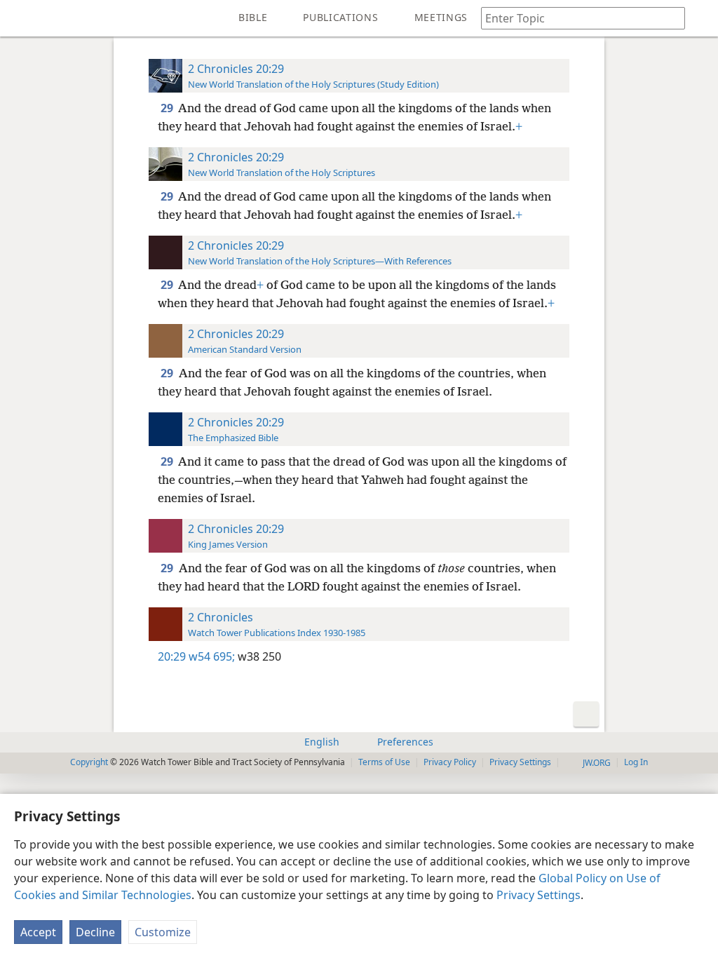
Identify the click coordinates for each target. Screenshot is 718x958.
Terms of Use (384, 762)
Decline (95, 932)
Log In (636, 762)
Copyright (89, 762)
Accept (38, 932)
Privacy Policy (450, 762)
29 (168, 108)
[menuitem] (21, 18)
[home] (21, 18)
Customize (163, 932)
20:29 (172, 656)
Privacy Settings (538, 895)
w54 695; (212, 656)
